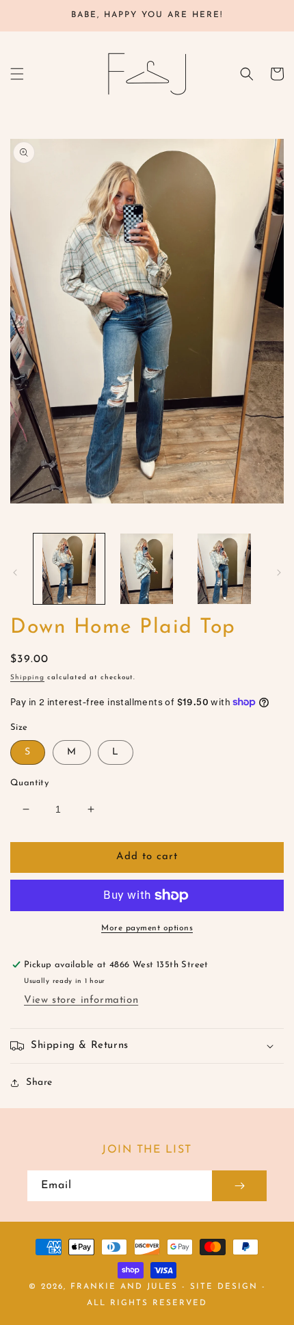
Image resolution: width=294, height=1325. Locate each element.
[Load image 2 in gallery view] (147, 569)
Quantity (29, 782)
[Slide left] (15, 572)
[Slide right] (279, 572)
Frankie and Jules (126, 1287)
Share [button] (39, 1082)
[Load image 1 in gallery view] (69, 569)
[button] (17, 74)
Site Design (224, 1287)
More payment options (147, 928)
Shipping (27, 677)
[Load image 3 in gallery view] (224, 569)
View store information (81, 1000)
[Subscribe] (239, 1185)
